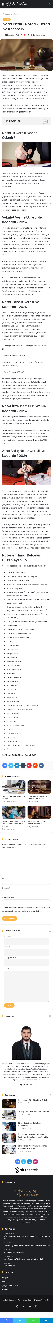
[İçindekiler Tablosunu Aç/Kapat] (44, 121)
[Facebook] (4, 765)
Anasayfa (8, 14)
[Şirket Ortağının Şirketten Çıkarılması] (9, 1126)
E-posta (6, 888)
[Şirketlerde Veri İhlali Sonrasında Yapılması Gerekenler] (9, 1149)
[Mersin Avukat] (16, 4)
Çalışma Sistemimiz (10, 1285)
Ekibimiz (5, 1281)
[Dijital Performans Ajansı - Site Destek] (26, 1170)
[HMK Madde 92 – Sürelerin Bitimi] (9, 1103)
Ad (3, 878)
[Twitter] (11, 765)
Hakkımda (6, 1289)
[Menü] (3, 5)
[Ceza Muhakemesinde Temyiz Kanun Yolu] (39, 787)
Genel (16, 14)
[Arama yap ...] (49, 5)
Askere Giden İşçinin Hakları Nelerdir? (37, 822)
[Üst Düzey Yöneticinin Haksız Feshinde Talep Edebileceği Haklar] (9, 1138)
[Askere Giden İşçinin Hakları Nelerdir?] (39, 812)
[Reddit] (35, 765)
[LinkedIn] (17, 765)
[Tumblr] (23, 765)
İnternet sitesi (8, 897)
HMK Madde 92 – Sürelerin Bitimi (32, 1100)
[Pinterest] (29, 765)
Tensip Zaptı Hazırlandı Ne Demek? (33, 1111)
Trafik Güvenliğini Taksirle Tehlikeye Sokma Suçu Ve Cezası (13, 823)
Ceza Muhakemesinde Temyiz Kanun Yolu (37, 797)
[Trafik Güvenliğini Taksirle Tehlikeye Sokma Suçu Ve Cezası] (13, 812)
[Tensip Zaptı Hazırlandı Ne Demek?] (13, 787)
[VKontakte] (41, 765)
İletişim (5, 1277)
